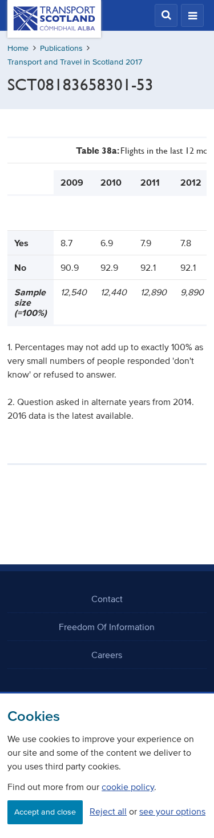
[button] (166, 15)
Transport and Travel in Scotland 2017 (74, 62)
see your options (172, 811)
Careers (106, 654)
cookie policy (128, 786)
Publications (61, 48)
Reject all (108, 811)
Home (18, 48)
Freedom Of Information (107, 627)
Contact (107, 599)
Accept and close (45, 812)
